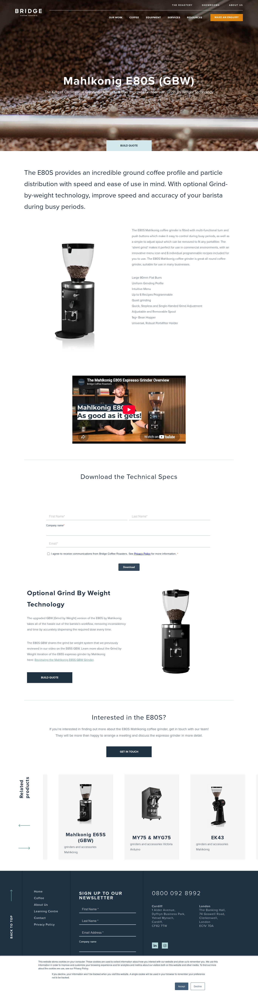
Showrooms (211, 5)
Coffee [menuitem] (39, 898)
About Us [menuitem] (41, 905)
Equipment (153, 17)
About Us (236, 5)
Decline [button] (198, 986)
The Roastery (182, 5)
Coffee (134, 17)
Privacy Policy (142, 553)
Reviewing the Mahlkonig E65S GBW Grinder (64, 660)
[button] (129, 145)
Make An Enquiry (227, 17)
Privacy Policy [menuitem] (44, 924)
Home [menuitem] (38, 891)
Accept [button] (181, 986)
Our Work (116, 17)
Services (174, 17)
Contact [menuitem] (40, 918)
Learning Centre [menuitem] (46, 911)
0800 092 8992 (176, 893)
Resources (194, 17)
